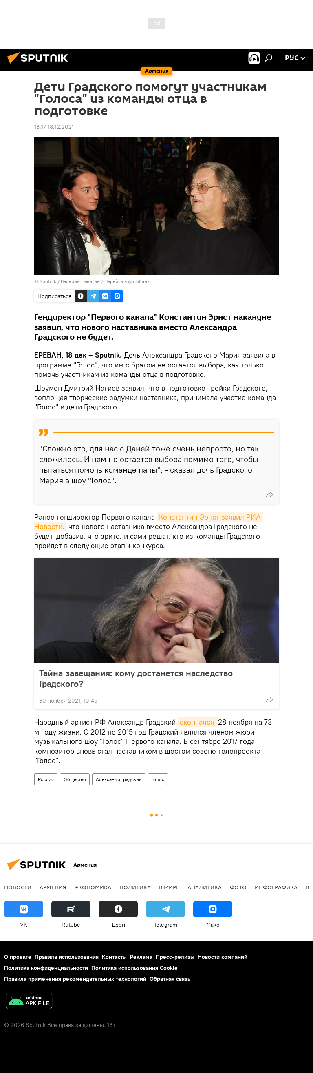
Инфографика (276, 887)
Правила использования (67, 956)
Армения (53, 887)
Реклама (141, 956)
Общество (75, 779)
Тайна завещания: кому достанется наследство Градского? (136, 678)
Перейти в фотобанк (127, 281)
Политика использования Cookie (134, 967)
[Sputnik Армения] (40, 65)
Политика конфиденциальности (46, 967)
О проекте (17, 956)
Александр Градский (119, 779)
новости (17, 887)
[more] (269, 495)
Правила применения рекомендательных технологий (75, 978)
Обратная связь (170, 978)
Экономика (93, 887)
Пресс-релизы (175, 956)
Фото (238, 887)
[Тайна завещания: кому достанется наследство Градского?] (156, 610)
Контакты (114, 956)
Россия (46, 779)
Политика (135, 887)
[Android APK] (29, 1002)
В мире (169, 887)
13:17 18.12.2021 (54, 127)
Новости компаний (222, 956)
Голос (158, 779)
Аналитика (204, 887)
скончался (198, 722)
